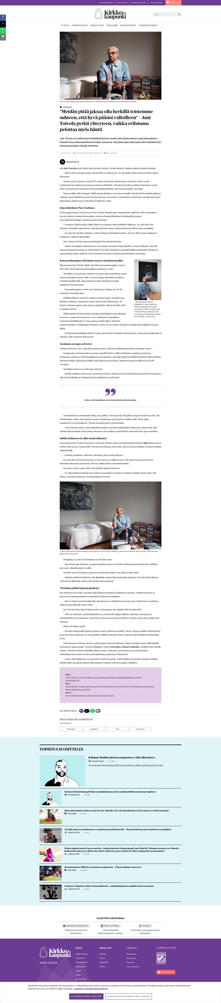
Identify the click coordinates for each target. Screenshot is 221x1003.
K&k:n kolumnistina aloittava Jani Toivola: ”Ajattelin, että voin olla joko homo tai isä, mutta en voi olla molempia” (116, 811)
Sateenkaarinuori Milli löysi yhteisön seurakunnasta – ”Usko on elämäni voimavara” (103, 867)
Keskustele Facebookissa (77, 926)
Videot (78, 975)
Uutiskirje (146, 926)
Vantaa (102, 966)
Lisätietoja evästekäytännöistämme (91, 988)
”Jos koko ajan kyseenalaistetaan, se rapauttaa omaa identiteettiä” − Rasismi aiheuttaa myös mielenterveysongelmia (117, 829)
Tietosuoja (130, 962)
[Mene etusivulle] (55, 952)
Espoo (102, 958)
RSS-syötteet (81, 979)
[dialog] (110, 992)
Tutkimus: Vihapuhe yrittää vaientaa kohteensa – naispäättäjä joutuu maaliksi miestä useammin (109, 886)
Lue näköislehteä (106, 3)
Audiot (78, 971)
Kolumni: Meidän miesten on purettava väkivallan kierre (122, 757)
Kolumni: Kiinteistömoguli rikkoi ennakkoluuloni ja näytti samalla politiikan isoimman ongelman (110, 792)
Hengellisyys (80, 966)
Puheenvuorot (81, 962)
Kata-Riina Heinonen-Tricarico (88, 153)
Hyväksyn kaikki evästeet (86, 996)
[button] (81, 711)
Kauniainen (104, 962)
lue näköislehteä (165, 947)
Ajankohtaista (81, 954)
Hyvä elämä (80, 958)
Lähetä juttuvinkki (139, 3)
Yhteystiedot (131, 954)
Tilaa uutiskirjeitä (132, 966)
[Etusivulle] (110, 14)
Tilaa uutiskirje (156, 3)
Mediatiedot (131, 958)
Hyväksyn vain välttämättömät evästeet (128, 996)
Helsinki (103, 954)
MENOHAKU (175, 3)
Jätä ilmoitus (122, 3)
